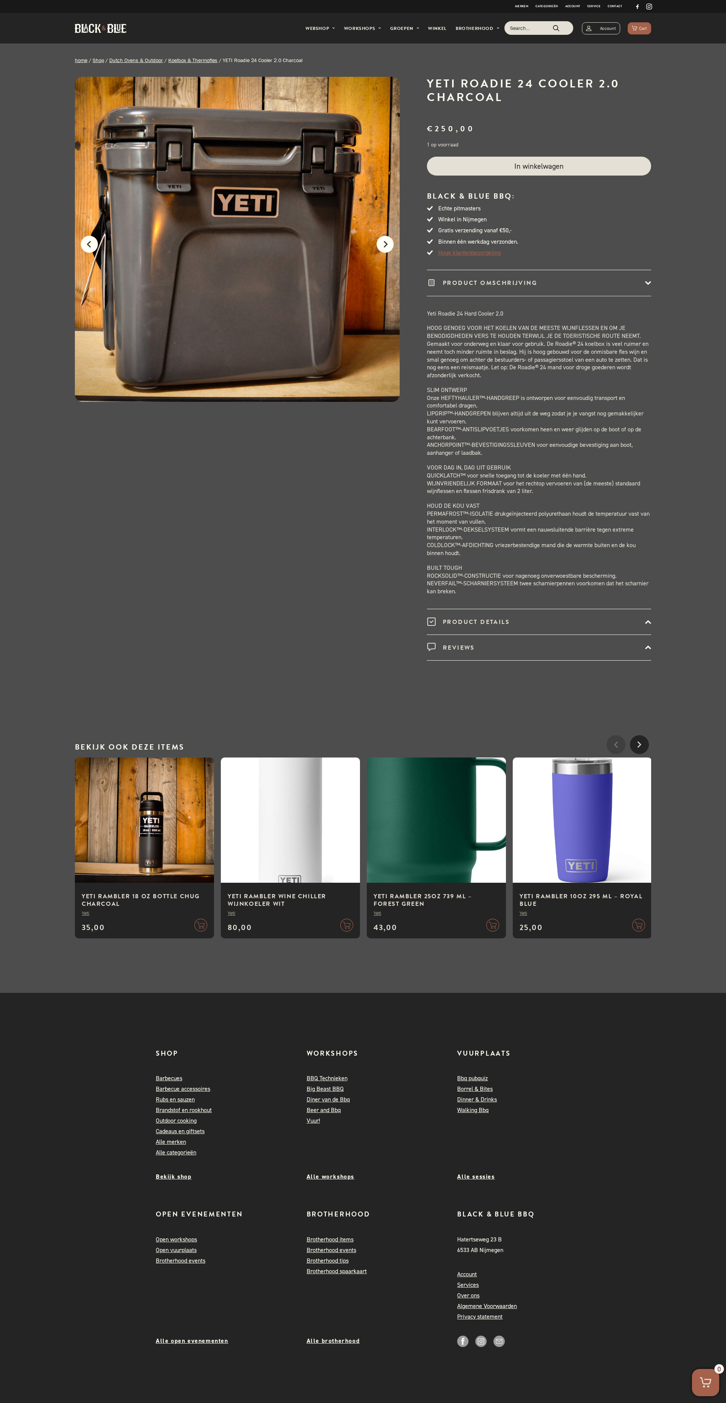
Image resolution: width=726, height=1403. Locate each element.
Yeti (85, 913)
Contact (615, 6)
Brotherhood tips (328, 1261)
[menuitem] (521, 6)
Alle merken (171, 1142)
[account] (601, 28)
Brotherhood (474, 28)
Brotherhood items (330, 1239)
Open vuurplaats (176, 1250)
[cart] (639, 28)
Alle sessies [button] (476, 1177)
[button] (637, 6)
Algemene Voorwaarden (487, 1306)
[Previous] (85, 248)
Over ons (468, 1295)
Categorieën (546, 6)
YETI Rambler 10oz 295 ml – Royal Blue (581, 900)
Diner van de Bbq (328, 1099)
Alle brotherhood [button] (333, 1341)
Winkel (437, 28)
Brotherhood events (180, 1261)
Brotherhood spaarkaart (337, 1271)
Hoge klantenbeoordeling (469, 253)
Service (593, 6)
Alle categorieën (176, 1152)
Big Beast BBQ (325, 1089)
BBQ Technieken (327, 1078)
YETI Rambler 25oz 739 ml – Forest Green (423, 900)
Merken (521, 6)
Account (572, 6)
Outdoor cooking (176, 1121)
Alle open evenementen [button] (192, 1341)
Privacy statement (480, 1317)
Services (468, 1285)
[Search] (538, 28)
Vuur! (313, 1121)
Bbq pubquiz (472, 1078)
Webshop (317, 28)
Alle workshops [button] (330, 1177)
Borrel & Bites (475, 1089)
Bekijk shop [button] (174, 1177)
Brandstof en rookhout (184, 1110)
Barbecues (169, 1078)
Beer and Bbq (324, 1110)
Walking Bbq (473, 1110)
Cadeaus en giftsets (180, 1131)
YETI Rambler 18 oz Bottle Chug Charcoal (141, 900)
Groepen (401, 28)
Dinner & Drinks (477, 1099)
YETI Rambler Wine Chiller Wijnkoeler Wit (277, 900)
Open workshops (176, 1239)
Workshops (359, 28)
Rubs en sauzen (175, 1099)
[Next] (389, 248)
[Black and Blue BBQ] (100, 28)
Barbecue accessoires (183, 1089)
